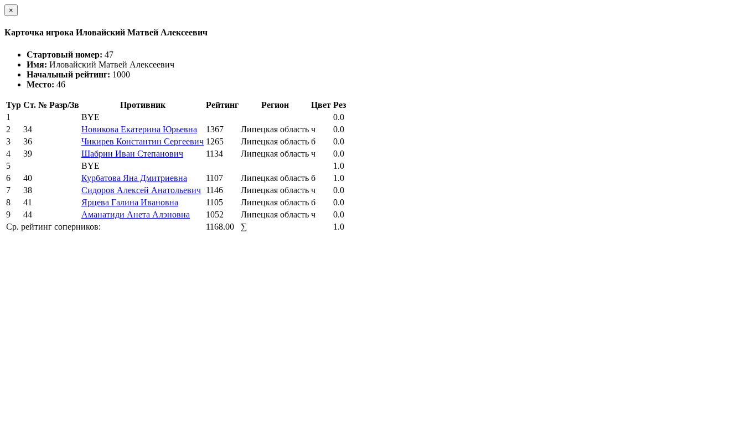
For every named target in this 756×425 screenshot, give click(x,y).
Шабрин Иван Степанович (132, 153)
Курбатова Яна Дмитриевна (134, 178)
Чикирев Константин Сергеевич (142, 141)
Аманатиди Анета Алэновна (135, 214)
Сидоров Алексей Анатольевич (141, 190)
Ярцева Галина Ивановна (129, 202)
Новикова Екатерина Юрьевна (139, 129)
